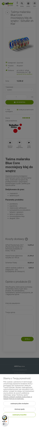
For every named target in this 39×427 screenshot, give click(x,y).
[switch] (4, 424)
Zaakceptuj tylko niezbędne (20, 403)
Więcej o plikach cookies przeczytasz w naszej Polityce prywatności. (17, 398)
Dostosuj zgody (20, 409)
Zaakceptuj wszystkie (19, 415)
